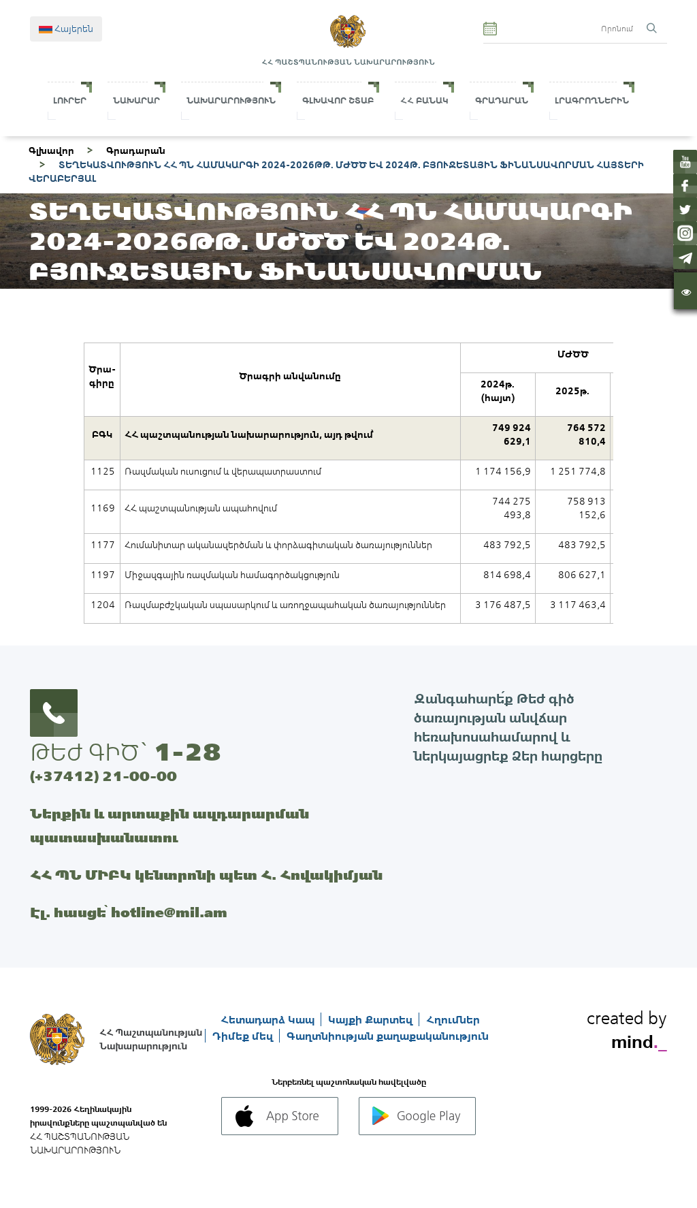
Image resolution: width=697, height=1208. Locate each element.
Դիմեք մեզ (244, 1036)
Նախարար (136, 100)
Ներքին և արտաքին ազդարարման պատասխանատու (169, 825)
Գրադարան (501, 100)
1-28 (187, 751)
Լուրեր (69, 100)
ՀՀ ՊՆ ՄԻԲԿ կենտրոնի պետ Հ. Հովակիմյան (206, 874)
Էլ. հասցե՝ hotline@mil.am (128, 912)
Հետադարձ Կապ (269, 1019)
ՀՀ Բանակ (424, 100)
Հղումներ (453, 1019)
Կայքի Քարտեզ (371, 1019)
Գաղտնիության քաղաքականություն (388, 1036)
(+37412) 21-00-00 (103, 775)
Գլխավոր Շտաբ (338, 100)
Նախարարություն (231, 100)
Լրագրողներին (592, 100)
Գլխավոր (51, 150)
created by (627, 1027)
